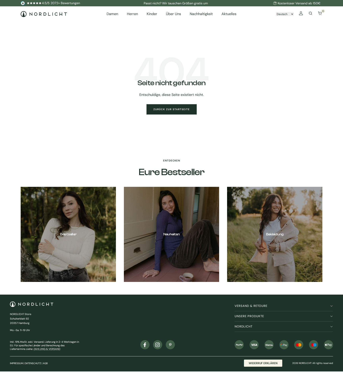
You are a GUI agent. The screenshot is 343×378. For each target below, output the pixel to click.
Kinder (152, 14)
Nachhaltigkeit (201, 14)
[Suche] (310, 14)
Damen (112, 14)
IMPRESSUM (16, 363)
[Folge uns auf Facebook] (144, 344)
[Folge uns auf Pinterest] (170, 344)
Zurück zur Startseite (171, 109)
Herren (132, 14)
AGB (45, 363)
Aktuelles (229, 14)
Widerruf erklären (263, 363)
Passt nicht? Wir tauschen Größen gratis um (176, 3)
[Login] (301, 14)
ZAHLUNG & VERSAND (47, 349)
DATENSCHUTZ (33, 363)
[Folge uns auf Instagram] (157, 344)
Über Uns (173, 14)
